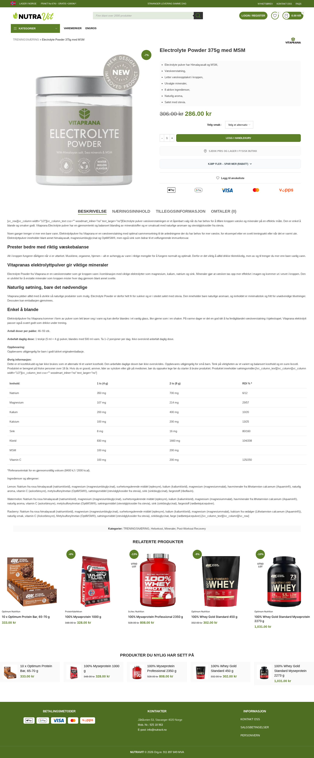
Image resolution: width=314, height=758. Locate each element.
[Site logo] (33, 15)
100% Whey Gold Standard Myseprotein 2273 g (290, 670)
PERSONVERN (250, 735)
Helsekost (157, 528)
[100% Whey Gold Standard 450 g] (221, 578)
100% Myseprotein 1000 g (83, 617)
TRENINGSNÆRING (26, 39)
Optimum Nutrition (11, 611)
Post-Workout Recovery (191, 528)
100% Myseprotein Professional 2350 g (155, 617)
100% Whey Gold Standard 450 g (214, 617)
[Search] (198, 15)
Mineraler (169, 528)
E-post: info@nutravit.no (152, 729)
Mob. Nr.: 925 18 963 (150, 724)
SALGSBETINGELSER (254, 727)
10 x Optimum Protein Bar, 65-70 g (26, 617)
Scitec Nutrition (136, 611)
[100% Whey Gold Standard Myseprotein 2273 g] (284, 578)
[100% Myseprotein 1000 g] (95, 578)
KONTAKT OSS (250, 719)
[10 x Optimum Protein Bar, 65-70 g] (31, 578)
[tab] (92, 211)
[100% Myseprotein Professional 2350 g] (158, 578)
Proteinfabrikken (73, 611)
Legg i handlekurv (238, 138)
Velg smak (213, 124)
